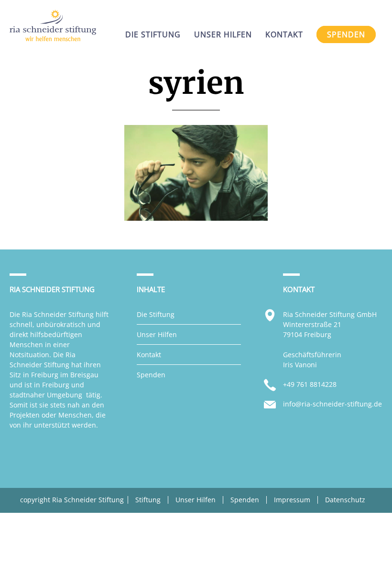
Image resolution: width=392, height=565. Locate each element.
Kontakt (149, 354)
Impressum (292, 500)
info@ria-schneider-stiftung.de (332, 403)
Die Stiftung (155, 314)
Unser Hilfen (157, 334)
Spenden (151, 374)
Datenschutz (345, 500)
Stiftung (148, 500)
